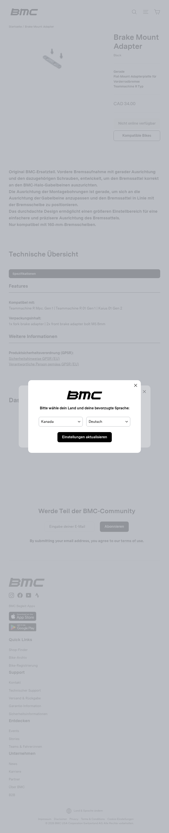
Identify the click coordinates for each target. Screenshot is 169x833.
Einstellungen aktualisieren (84, 437)
